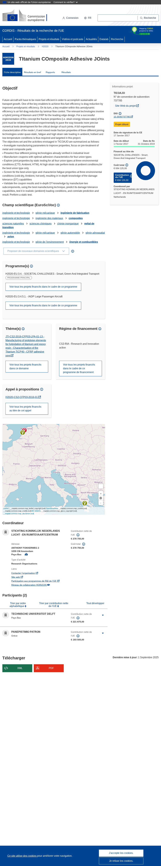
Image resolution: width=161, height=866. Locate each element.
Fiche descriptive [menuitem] (12, 72)
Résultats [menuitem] (66, 72)
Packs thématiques (25, 39)
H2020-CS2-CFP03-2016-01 (23, 397)
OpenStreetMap (52, 508)
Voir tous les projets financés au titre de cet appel (25, 408)
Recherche (117, 39)
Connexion (72, 18)
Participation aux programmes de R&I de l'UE (38, 581)
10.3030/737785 (122, 116)
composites (76, 218)
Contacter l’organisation (38, 573)
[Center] (100, 498)
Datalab (104, 39)
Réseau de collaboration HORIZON (38, 584)
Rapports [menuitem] (50, 72)
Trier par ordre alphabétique (18, 604)
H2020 (45, 46)
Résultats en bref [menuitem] (32, 72)
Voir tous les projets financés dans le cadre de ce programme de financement (79, 368)
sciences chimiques (41, 223)
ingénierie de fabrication (75, 213)
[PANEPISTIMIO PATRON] (84, 503)
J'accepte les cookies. (121, 853)
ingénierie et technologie (16, 213)
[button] (88, 18)
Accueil (8, 39)
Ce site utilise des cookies (22, 855)
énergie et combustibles (83, 242)
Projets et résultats (49, 39)
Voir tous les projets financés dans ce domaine (25, 366)
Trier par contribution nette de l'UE (53, 604)
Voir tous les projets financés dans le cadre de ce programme (43, 286)
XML (19, 668)
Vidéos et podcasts (72, 39)
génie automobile (70, 232)
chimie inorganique (68, 223)
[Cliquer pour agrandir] (103, 615)
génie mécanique (45, 213)
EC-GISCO (36, 511)
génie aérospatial (95, 232)
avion (10, 236)
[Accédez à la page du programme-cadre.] (8, 59)
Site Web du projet (127, 105)
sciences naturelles (13, 223)
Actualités (91, 39)
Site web (33, 577)
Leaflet (5, 508)
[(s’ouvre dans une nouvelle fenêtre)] (27, 15)
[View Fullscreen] (100, 486)
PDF (51, 668)
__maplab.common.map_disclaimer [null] (18, 513)
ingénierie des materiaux (49, 218)
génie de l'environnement (50, 242)
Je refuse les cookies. (121, 861)
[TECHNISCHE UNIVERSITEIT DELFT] (22, 432)
